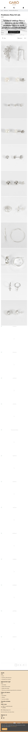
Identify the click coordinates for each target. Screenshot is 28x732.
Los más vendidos (5, 699)
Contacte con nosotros (6, 679)
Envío (3, 675)
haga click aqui (14, 726)
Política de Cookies (5, 688)
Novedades (4, 695)
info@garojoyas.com (6, 710)
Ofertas (3, 697)
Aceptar (4, 729)
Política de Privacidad (6, 686)
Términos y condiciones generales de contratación (11, 690)
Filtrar (4, 38)
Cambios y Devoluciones (6, 677)
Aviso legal (4, 684)
